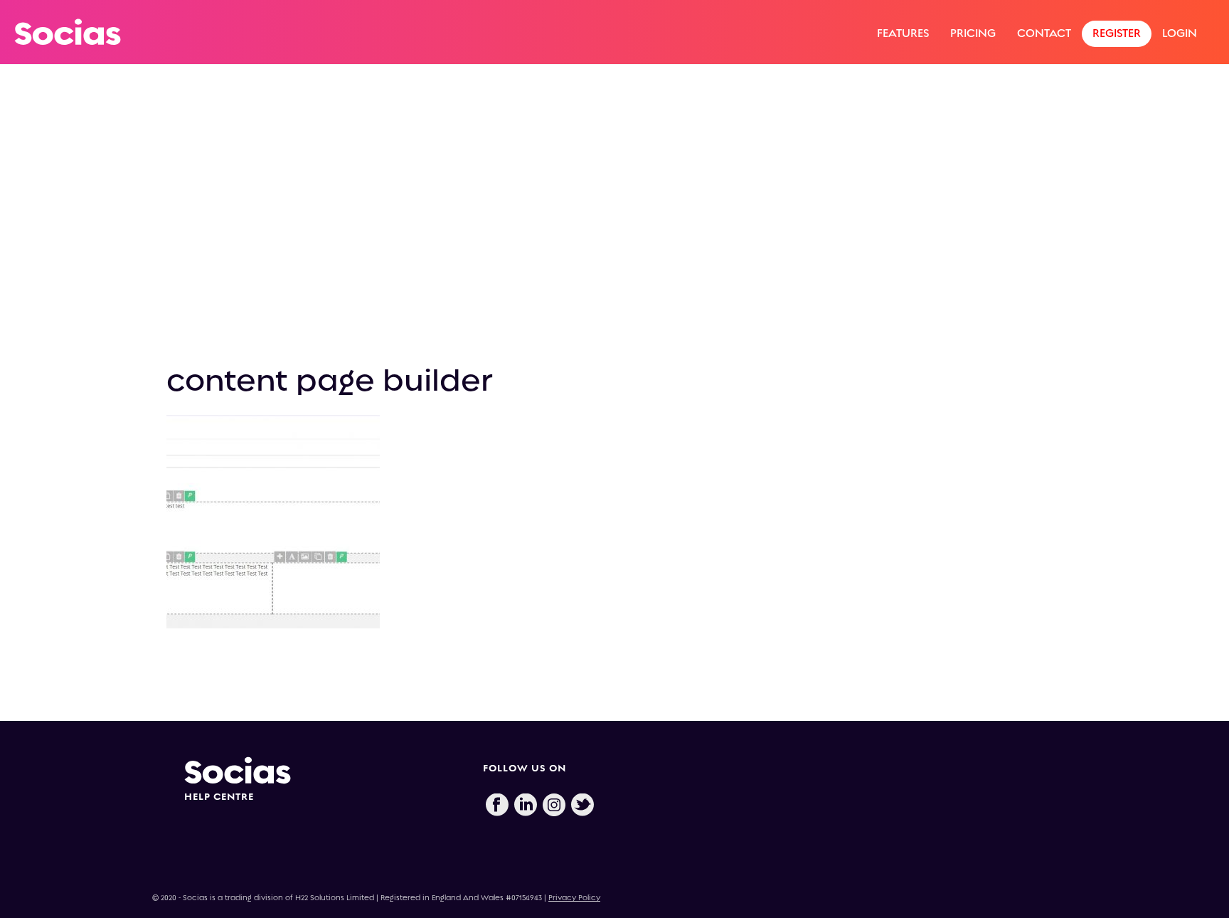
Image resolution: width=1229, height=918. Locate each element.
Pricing (973, 33)
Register (1116, 33)
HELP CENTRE (219, 797)
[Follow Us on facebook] (497, 805)
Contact (1044, 33)
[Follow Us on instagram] (554, 805)
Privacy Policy (574, 897)
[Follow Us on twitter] (582, 805)
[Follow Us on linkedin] (525, 805)
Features (903, 33)
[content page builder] (614, 224)
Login (1179, 33)
